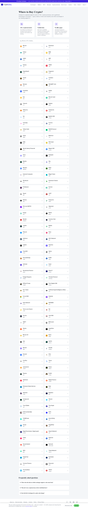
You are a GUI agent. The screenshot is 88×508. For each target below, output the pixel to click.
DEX (44, 4)
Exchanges (33, 4)
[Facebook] (67, 502)
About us (12, 502)
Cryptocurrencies (56, 4)
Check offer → (68, 1)
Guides (70, 4)
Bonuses (49, 4)
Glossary (25, 502)
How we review (18, 502)
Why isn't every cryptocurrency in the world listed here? (34, 488)
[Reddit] (77, 502)
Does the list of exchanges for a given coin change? (33, 493)
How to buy (63, 4)
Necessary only (68, 505)
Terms (35, 502)
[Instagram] (73, 502)
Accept (76, 505)
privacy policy (29, 506)
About (84, 4)
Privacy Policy (41, 502)
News (75, 4)
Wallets (39, 4)
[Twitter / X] (70, 502)
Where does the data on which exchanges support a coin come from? (37, 482)
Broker (79, 4)
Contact (30, 502)
